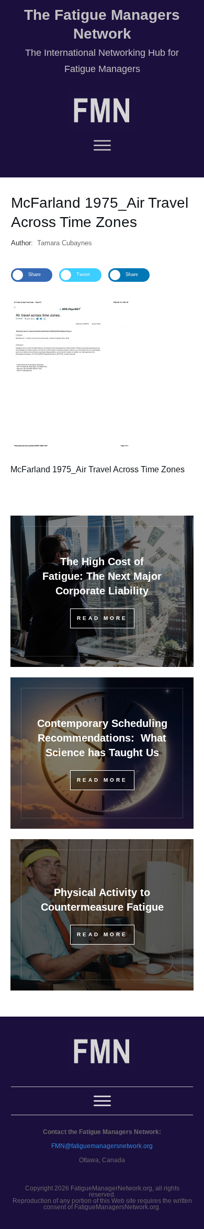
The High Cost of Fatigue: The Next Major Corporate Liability (102, 576)
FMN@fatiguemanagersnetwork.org (102, 1146)
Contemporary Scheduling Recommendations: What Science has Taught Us (102, 738)
